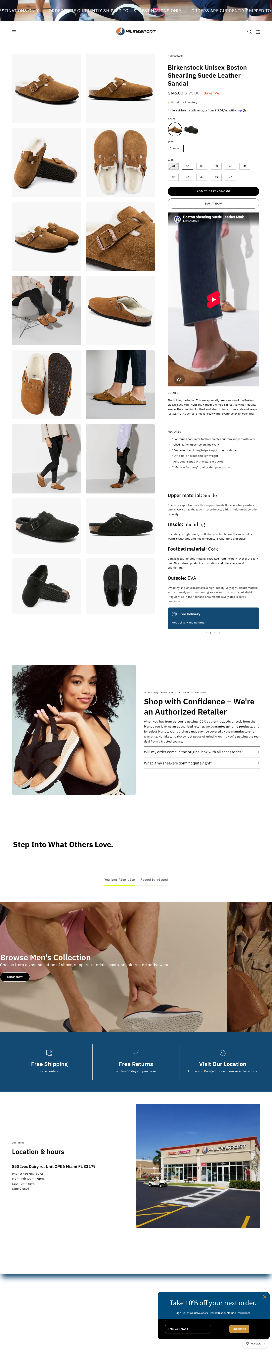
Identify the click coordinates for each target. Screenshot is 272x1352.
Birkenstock (175, 56)
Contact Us (191, 1284)
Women (102, 1291)
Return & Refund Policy (200, 1291)
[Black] (191, 129)
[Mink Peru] (175, 129)
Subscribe (239, 1329)
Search (188, 1278)
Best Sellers (105, 1310)
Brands (102, 1297)
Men (100, 1284)
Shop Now (15, 977)
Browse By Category (111, 1317)
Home (101, 1278)
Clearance (104, 1304)
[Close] (265, 1297)
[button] (249, 32)
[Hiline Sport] (136, 31)
